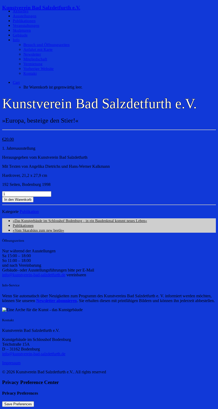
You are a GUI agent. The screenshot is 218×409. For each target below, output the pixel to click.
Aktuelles (20, 11)
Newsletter (32, 54)
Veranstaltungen (26, 25)
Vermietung (33, 64)
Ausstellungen (24, 16)
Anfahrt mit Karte (38, 49)
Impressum (11, 363)
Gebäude (20, 35)
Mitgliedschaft (35, 59)
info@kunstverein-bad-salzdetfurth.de (33, 275)
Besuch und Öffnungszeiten (46, 45)
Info (16, 40)
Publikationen (24, 21)
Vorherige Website (38, 68)
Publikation (29, 211)
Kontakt (30, 73)
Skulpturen (22, 30)
